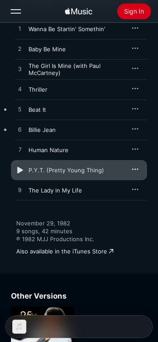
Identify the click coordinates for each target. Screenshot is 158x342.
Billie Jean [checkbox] (42, 129)
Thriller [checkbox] (38, 89)
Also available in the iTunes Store (61, 251)
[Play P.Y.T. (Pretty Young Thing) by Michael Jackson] (20, 170)
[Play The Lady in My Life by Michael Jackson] (20, 190)
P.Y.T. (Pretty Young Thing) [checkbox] (66, 170)
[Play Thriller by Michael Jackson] (20, 89)
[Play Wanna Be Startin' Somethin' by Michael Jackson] (20, 29)
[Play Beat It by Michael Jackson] (20, 110)
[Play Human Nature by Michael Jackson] (20, 150)
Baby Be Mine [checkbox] (47, 49)
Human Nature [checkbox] (48, 149)
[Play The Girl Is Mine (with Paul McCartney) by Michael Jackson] (20, 69)
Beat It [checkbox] (37, 109)
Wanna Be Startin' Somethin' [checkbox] (67, 28)
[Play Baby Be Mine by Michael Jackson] (20, 49)
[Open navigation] (15, 11)
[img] (78, 11)
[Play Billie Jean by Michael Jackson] (20, 130)
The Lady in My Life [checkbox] (55, 190)
